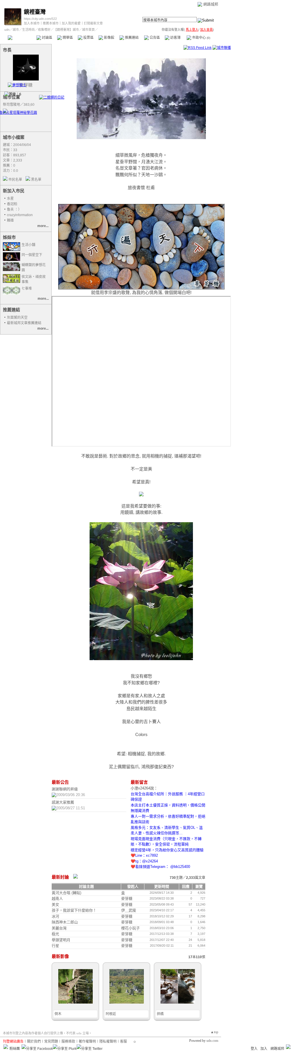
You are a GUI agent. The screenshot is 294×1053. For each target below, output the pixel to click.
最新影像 (60, 956)
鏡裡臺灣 (35, 12)
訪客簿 (175, 38)
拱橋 (160, 1014)
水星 (10, 199)
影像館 (108, 38)
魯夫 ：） (14, 209)
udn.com (212, 1041)
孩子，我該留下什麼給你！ (74, 910)
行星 (55, 946)
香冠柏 (12, 204)
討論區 (46, 38)
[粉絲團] (5, 1046)
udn (6, 29)
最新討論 (60, 877)
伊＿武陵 (128, 910)
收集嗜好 (44, 29)
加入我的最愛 (71, 23)
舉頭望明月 (61, 940)
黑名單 (36, 180)
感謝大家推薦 (63, 802)
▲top (214, 1032)
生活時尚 (28, 29)
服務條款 (68, 1041)
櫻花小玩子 (130, 928)
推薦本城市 (51, 23)
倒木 (58, 1014)
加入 (263, 1049)
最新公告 (60, 782)
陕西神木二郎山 (65, 922)
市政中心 (200, 38)
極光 (55, 934)
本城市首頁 (21, 38)
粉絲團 (14, 1049)
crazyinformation (20, 215)
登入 (254, 1049)
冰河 (55, 916)
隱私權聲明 (108, 1041)
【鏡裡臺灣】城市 (66, 29)
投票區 (88, 38)
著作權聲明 (87, 1041)
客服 (123, 1041)
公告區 (154, 38)
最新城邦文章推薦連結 (24, 323)
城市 (16, 29)
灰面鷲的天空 (17, 318)
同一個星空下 (32, 255)
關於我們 (34, 1041)
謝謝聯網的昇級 (65, 789)
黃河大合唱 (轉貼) (66, 893)
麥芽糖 (126, 898)
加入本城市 (32, 23)
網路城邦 (210, 4)
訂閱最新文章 (93, 23)
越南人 (57, 898)
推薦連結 (131, 38)
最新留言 (139, 782)
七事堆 (27, 289)
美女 (55, 904)
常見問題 (51, 1041)
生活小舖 (28, 245)
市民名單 (15, 180)
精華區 (67, 38)
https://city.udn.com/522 (40, 18)
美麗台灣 (59, 928)
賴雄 (10, 220)
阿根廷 (111, 1014)
